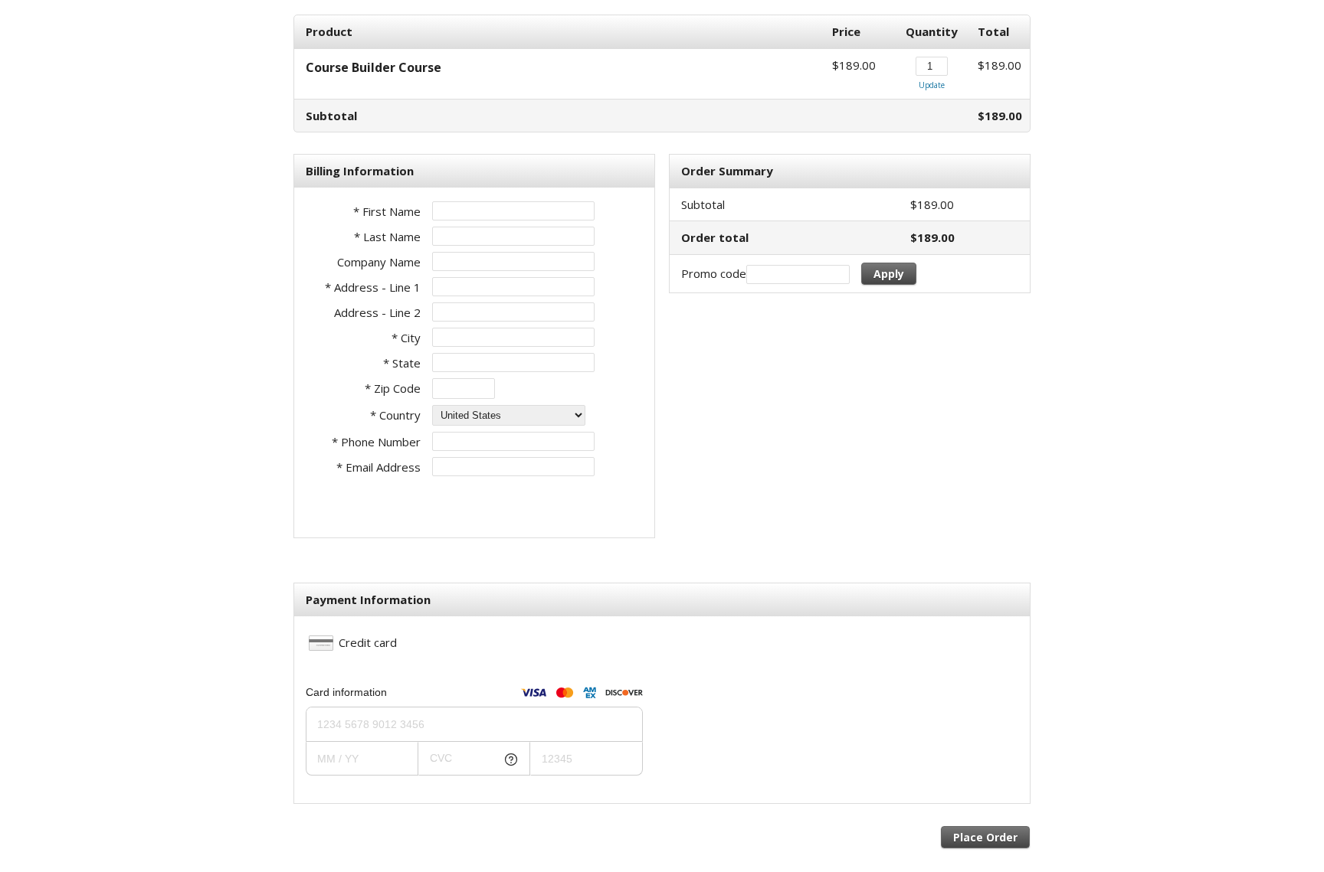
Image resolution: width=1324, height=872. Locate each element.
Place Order (985, 837)
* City (406, 337)
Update (932, 85)
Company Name (379, 261)
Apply (888, 273)
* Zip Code (393, 388)
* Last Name (387, 236)
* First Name (387, 211)
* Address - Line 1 (373, 287)
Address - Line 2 (377, 312)
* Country (395, 415)
